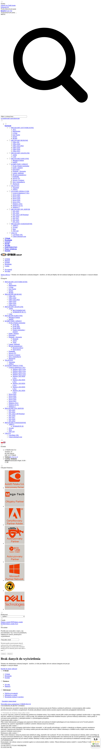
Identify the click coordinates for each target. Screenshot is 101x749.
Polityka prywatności (11, 693)
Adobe (15, 155)
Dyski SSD (16, 326)
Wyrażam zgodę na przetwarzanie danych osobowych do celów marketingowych (12, 644)
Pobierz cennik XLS (11, 624)
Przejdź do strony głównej (9, 669)
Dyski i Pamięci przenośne (21, 166)
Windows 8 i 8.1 (18, 205)
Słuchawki (16, 184)
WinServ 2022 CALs (19, 371)
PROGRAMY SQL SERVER (20, 209)
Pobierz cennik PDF (7, 622)
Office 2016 (16, 149)
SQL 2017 (16, 218)
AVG (14, 129)
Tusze (14, 342)
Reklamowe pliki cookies (9, 733)
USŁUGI (14, 233)
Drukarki (15, 339)
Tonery (15, 340)
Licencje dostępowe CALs (21, 193)
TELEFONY (15, 186)
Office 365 (16, 142)
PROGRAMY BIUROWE (19, 140)
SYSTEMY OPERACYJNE (20, 191)
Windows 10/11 (17, 204)
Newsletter (4, 627)
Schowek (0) (5, 7)
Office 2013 (16, 151)
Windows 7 (16, 207)
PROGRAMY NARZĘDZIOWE (21, 224)
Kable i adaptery (18, 168)
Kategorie (4, 278)
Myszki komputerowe (19, 175)
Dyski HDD (16, 328)
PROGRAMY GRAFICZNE (20, 153)
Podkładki (16, 176)
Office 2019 (16, 147)
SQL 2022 (16, 213)
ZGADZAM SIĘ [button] (6, 747)
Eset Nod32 (16, 135)
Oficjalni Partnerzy (7, 468)
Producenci (4, 614)
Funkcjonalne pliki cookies (9, 720)
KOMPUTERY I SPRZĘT (19, 164)
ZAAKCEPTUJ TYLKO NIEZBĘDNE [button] (13, 745)
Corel (14, 156)
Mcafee (15, 138)
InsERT (15, 162)
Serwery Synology (18, 180)
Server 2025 (16, 195)
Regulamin (8, 264)
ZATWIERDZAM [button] (7, 740)
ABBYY (15, 225)
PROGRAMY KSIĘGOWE (20, 158)
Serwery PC (16, 178)
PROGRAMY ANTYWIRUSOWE (22, 128)
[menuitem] (52, 180)
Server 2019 (16, 198)
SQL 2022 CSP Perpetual (21, 214)
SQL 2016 (16, 220)
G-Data (15, 133)
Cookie (7, 266)
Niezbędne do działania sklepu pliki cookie (16, 713)
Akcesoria (16, 187)
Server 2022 (16, 196)
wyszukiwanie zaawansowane (10, 118)
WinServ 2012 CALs (19, 374)
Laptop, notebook (18, 173)
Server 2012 (16, 202)
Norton (15, 136)
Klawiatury (16, 169)
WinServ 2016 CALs (19, 373)
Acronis (15, 227)
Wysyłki (7, 684)
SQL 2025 (16, 211)
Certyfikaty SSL (18, 235)
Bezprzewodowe (18, 348)
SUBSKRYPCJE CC (19, 312)
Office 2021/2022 (18, 146)
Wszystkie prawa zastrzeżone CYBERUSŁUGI (16, 704)
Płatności (7, 686)
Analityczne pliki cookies (9, 726)
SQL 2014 (16, 222)
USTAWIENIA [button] (6, 744)
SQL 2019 (16, 216)
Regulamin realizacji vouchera (14, 697)
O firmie (7, 259)
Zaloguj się (4, 5)
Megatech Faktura (18, 160)
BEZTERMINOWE (19, 310)
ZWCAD (16, 231)
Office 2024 (16, 144)
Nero (14, 229)
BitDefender (16, 131)
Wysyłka (7, 271)
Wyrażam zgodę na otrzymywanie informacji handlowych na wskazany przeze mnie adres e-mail (13, 648)
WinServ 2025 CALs (19, 369)
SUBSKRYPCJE (18, 426)
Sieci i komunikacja (19, 182)
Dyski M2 (16, 324)
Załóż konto (12, 5)
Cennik (3, 620)
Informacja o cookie (11, 695)
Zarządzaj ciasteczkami (9, 701)
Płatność (7, 260)
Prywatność (8, 269)
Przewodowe (17, 349)
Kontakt (7, 262)
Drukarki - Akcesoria (19, 171)
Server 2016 (16, 200)
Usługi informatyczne (19, 236)
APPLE (15, 189)
